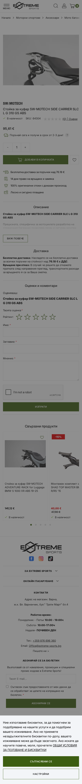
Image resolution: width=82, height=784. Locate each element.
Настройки (41, 773)
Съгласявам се (41, 761)
